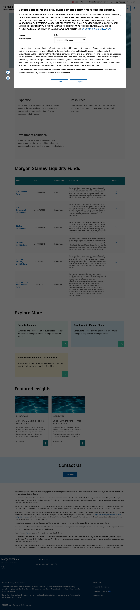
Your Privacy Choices (100, 591)
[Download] (116, 193)
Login (133, 2)
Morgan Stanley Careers (45, 564)
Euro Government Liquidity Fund (21, 210)
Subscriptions (97, 582)
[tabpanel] (70, 117)
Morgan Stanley (42, 559)
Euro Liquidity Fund (21, 193)
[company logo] (12, 8)
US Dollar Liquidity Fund (21, 244)
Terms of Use (98, 596)
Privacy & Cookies (100, 587)
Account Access (118, 2)
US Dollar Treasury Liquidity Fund (21, 261)
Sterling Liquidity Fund (21, 227)
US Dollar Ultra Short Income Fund (22, 284)
